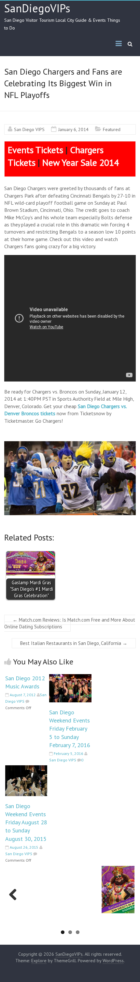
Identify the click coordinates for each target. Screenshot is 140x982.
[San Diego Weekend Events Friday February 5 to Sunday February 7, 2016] (70, 677)
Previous (15, 901)
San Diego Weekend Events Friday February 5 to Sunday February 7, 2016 (69, 729)
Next (126, 901)
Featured (111, 129)
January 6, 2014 (73, 129)
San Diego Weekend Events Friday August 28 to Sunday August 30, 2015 (26, 822)
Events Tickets (35, 150)
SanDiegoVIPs (37, 8)
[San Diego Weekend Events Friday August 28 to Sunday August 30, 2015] (26, 768)
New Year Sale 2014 (80, 162)
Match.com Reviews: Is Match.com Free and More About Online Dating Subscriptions (69, 623)
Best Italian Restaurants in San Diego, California (73, 643)
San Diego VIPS (29, 129)
